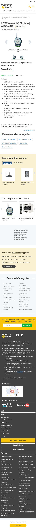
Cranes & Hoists (5, 477)
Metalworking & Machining (26, 464)
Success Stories (5, 433)
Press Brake (22, 285)
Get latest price (20, 26)
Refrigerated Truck (24, 290)
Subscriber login (18, 449)
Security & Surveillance (25, 480)
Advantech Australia (13, 30)
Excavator (6, 302)
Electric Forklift (7, 297)
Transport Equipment (24, 486)
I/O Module (4, 19)
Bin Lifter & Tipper (8, 286)
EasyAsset (20, 372)
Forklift (5, 305)
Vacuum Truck (23, 307)
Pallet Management (24, 475)
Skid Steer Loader (24, 297)
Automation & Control (6, 456)
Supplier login (18, 445)
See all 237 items (18, 163)
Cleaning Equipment (6, 464)
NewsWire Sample (6, 428)
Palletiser (22, 283)
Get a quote (18, 525)
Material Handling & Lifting (26, 461)
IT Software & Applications (8, 510)
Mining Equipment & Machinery (27, 467)
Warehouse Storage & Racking (27, 491)
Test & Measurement (24, 483)
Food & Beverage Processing (8, 487)
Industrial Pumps (5, 503)
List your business (18, 440)
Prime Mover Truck (24, 288)
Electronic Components (7, 485)
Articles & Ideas (5, 417)
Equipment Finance (9, 300)
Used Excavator (24, 304)
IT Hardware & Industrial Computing (18, 17)
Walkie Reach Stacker (25, 309)
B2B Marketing (5, 422)
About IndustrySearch (6, 420)
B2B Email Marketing (6, 425)
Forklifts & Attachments (7, 490)
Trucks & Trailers (23, 488)
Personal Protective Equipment (27, 477)
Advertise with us (5, 431)
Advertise (32, 1)
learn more (9, 266)
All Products (4, 17)
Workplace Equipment (24, 509)
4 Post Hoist (7, 284)
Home (2, 414)
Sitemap (3, 436)
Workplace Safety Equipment (26, 511)
